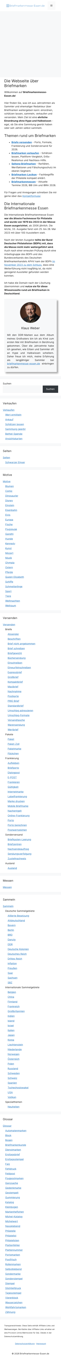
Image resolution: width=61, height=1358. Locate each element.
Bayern (12, 925)
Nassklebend (12, 1226)
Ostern (9, 567)
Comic (8, 491)
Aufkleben (13, 763)
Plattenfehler (12, 1245)
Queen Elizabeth (14, 577)
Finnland (12, 1001)
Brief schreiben (16, 648)
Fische (9, 524)
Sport (8, 591)
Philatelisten (12, 1240)
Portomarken (12, 1254)
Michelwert (11, 1221)
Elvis (7, 514)
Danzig (11, 939)
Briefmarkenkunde (15, 1145)
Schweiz (12, 1078)
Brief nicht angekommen (21, 643)
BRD (10, 934)
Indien (11, 1016)
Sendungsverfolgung (19, 853)
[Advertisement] (30, 43)
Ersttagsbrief (12, 1154)
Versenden (9, 624)
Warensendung (16, 724)
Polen (11, 1063)
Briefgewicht (15, 653)
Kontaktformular (31, 196)
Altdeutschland (16, 920)
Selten (6, 457)
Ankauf (9, 419)
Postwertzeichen (17, 830)
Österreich (13, 1059)
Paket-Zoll (13, 744)
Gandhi (9, 534)
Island (11, 1020)
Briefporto (13, 767)
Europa (9, 519)
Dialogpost (14, 772)
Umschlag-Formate (19, 715)
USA (10, 1092)
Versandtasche (16, 720)
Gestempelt (11, 1192)
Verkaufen (8, 410)
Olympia (9, 562)
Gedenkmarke (13, 1188)
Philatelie (10, 1230)
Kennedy (10, 543)
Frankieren (14, 782)
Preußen (12, 968)
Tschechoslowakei (18, 1087)
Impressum (41, 1343)
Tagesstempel (13, 1293)
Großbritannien (16, 1011)
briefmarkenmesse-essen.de (23, 363)
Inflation (12, 963)
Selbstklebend (13, 1269)
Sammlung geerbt (15, 429)
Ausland (12, 868)
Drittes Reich (15, 958)
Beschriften (14, 638)
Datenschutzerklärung (25, 1343)
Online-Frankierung (19, 815)
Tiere (8, 596)
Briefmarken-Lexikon (24, 174)
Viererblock (11, 1297)
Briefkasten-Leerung (19, 839)
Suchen (7, 383)
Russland (13, 1068)
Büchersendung (17, 658)
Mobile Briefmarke (18, 806)
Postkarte (13, 696)
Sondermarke (13, 1273)
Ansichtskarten (13, 438)
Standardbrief (16, 705)
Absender (13, 634)
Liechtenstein (15, 1044)
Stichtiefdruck (13, 1288)
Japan (11, 1035)
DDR (10, 944)
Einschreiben (15, 662)
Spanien (12, 1082)
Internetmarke (16, 791)
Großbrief (13, 677)
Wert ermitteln (13, 414)
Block (8, 1135)
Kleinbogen (11, 1207)
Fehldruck (10, 1168)
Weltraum (10, 605)
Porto (11, 820)
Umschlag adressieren (20, 710)
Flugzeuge (11, 529)
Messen (7, 887)
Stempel (10, 1283)
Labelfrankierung (17, 796)
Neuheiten (13, 1106)
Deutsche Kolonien (18, 949)
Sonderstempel (14, 1278)
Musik (8, 557)
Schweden (14, 1073)
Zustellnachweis (17, 858)
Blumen (9, 486)
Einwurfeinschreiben (19, 667)
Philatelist (10, 1235)
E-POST (12, 777)
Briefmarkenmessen (23, 181)
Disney (9, 500)
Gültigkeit (13, 787)
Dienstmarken (13, 1149)
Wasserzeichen (13, 1302)
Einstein (9, 505)
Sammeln (8, 906)
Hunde (9, 538)
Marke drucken (16, 801)
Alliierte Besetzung (18, 915)
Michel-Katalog (13, 1216)
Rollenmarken (13, 1264)
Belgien (12, 992)
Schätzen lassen (14, 424)
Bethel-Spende (13, 433)
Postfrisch (11, 1259)
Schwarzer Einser (15, 462)
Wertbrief (13, 729)
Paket (11, 739)
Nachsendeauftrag (18, 849)
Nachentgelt (15, 810)
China (11, 997)
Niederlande (15, 1049)
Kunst (8, 548)
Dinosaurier (11, 495)
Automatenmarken (15, 1130)
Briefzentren (15, 844)
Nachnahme (14, 691)
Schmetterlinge (13, 586)
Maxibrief (13, 686)
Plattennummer (14, 1250)
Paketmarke (14, 748)
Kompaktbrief (15, 681)
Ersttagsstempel (14, 1159)
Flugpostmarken (14, 1178)
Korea (11, 1039)
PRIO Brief (13, 701)
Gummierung (12, 1197)
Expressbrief (15, 672)
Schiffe (9, 581)
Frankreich (14, 1006)
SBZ (10, 982)
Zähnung (10, 1312)
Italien (11, 1030)
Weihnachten (12, 600)
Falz (7, 1164)
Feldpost (10, 1173)
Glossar (7, 1125)
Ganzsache (11, 1183)
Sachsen (12, 977)
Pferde (9, 572)
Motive (6, 481)
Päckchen (13, 753)
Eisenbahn (11, 510)
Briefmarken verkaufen (25, 153)
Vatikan (12, 1097)
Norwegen (13, 1054)
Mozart (9, 553)
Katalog (9, 1202)
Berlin (11, 930)
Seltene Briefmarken (23, 163)
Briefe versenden (21, 142)
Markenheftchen (14, 1211)
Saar (10, 973)
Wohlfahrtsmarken (15, 1307)
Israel (11, 1025)
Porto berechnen (17, 825)
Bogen (8, 1140)
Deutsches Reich (17, 954)
